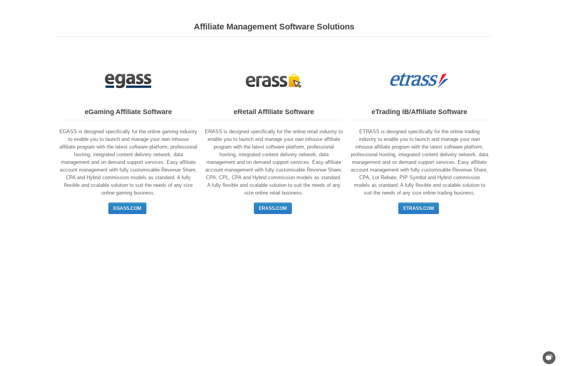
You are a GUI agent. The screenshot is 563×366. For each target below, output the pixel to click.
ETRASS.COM (418, 208)
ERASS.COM (273, 208)
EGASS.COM (127, 208)
